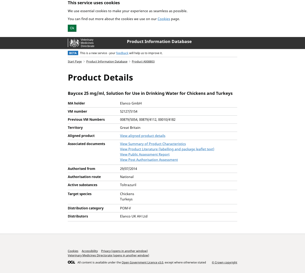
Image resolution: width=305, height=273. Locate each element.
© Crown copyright (224, 262)
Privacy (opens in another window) (124, 251)
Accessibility (90, 251)
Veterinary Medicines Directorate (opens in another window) (108, 255)
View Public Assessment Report (145, 154)
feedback (122, 53)
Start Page (75, 61)
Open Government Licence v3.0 (142, 262)
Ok (72, 28)
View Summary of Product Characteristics (153, 144)
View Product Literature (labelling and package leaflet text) (167, 149)
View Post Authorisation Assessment (149, 159)
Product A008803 (143, 61)
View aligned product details (142, 135)
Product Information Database (159, 41)
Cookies (164, 19)
